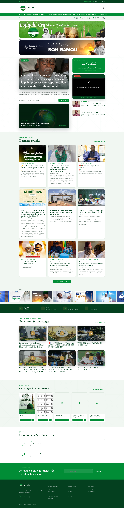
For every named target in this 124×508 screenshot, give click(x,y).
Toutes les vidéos (99, 322)
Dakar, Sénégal (91, 486)
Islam (55, 8)
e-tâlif (80, 8)
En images (50, 494)
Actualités (48, 8)
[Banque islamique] (62, 47)
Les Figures (70, 491)
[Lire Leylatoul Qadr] (62, 403)
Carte (91, 8)
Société (69, 494)
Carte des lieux (71, 489)
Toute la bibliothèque (98, 389)
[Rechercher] (104, 8)
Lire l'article (63, 100)
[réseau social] (99, 1)
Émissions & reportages (53, 496)
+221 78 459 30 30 (91, 491)
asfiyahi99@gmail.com (92, 489)
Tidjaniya (69, 8)
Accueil (42, 8)
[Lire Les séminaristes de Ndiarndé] (44, 403)
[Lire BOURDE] (27, 403)
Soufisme (61, 8)
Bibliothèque (51, 498)
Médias (85, 8)
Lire (23, 420)
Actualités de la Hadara (53, 486)
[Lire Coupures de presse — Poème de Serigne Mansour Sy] (97, 403)
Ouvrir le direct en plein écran (89, 97)
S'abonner (98, 471)
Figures (75, 8)
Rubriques (97, 8)
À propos (70, 496)
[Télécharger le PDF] (33, 420)
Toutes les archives (98, 141)
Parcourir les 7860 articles (61, 281)
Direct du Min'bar (51, 491)
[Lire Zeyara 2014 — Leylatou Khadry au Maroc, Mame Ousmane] (79, 403)
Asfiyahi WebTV (51, 489)
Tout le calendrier (99, 436)
